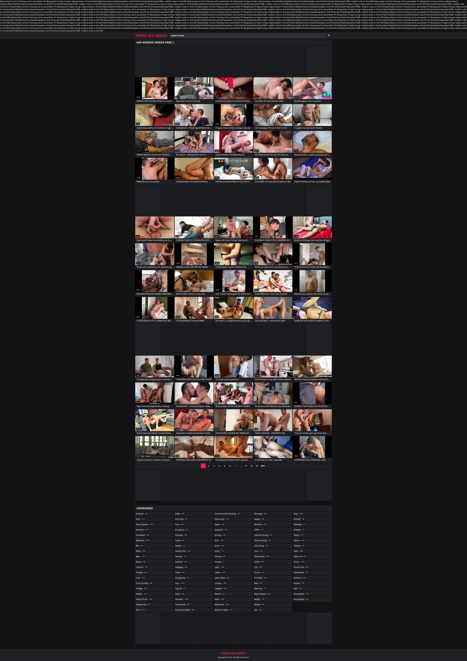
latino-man (222, 577)
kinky (219, 551)
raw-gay (260, 588)
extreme (181, 535)
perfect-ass (261, 556)
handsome (182, 604)
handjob (181, 599)
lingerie (220, 588)
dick (140, 610)
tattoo (299, 540)
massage (260, 513)
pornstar (260, 577)
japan (219, 524)
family (180, 545)
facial (179, 540)
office (259, 529)
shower (299, 529)
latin (219, 567)
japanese (221, 529)
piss (258, 567)
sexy (298, 513)
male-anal (222, 604)
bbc (139, 545)
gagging (181, 567)
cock (140, 577)
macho (220, 594)
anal (140, 519)
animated (142, 535)
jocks (219, 545)
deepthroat (143, 604)
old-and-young (263, 535)
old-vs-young (262, 540)
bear (140, 556)
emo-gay (181, 519)
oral (258, 551)
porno (259, 572)
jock (219, 540)
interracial (222, 519)
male (219, 599)
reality (259, 599)
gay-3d (180, 588)
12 (251, 466)
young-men (301, 599)
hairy (179, 594)
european (181, 529)
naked (259, 519)
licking (220, 583)
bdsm (140, 551)
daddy (141, 594)
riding (259, 604)
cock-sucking (144, 583)
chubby (141, 572)
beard (140, 561)
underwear (301, 572)
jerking (220, 535)
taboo (298, 535)
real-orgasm (262, 594)
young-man (301, 594)
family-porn (182, 551)
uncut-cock (301, 567)
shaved (299, 519)
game (180, 572)
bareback (142, 540)
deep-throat (144, 599)
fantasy (180, 556)
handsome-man (184, 610)
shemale (299, 524)
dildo (179, 513)
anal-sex (142, 529)
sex (258, 610)
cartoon (141, 567)
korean (220, 561)
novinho (260, 524)
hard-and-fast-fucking (227, 513)
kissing (220, 556)
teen (298, 551)
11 (246, 466)
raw (258, 583)
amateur (142, 513)
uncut (299, 561)
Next (263, 466)
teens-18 (300, 556)
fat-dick (181, 561)
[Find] (329, 36)
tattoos (299, 545)
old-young (261, 545)
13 (257, 466)
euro (179, 524)
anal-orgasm (144, 524)
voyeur (299, 583)
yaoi (297, 588)
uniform (299, 577)
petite (259, 561)
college (141, 588)
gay (179, 583)
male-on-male (224, 610)
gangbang (182, 577)
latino (220, 572)
